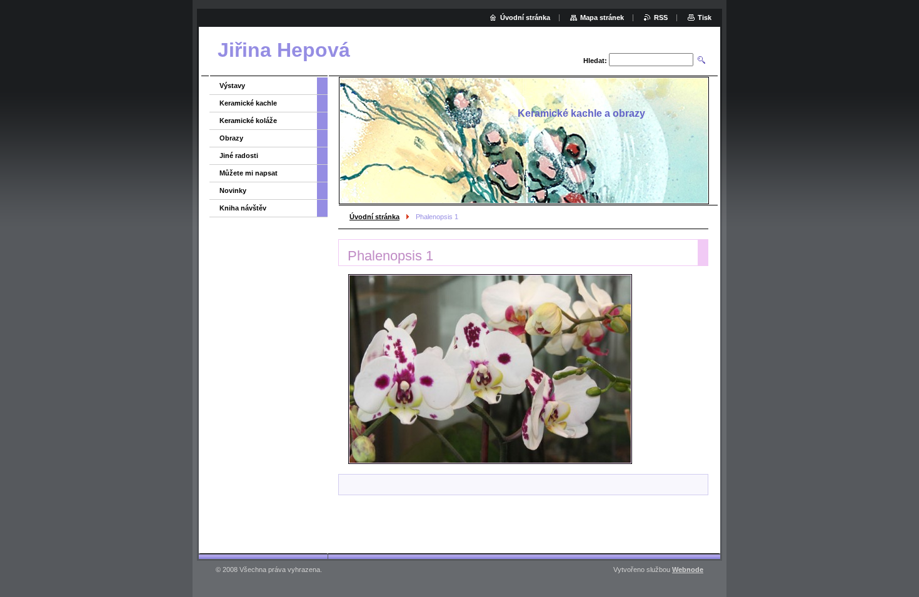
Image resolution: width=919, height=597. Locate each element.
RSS (661, 17)
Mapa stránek (602, 17)
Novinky (232, 190)
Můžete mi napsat (248, 173)
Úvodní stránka (374, 216)
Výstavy (232, 85)
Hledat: (595, 60)
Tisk (704, 17)
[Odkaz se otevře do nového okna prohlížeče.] (490, 369)
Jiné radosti (238, 155)
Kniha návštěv (242, 208)
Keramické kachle (248, 103)
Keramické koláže (248, 120)
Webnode (687, 569)
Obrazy (231, 138)
